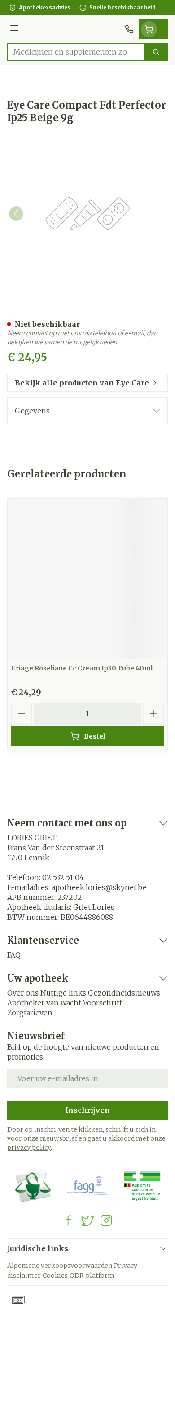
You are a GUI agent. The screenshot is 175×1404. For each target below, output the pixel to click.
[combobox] (76, 52)
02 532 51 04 (63, 877)
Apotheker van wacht (44, 1002)
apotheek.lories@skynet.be (99, 887)
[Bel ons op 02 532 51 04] (129, 29)
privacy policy (29, 1147)
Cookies (55, 1275)
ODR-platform (92, 1275)
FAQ (14, 954)
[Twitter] (87, 1220)
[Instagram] (106, 1220)
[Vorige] (16, 213)
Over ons (23, 992)
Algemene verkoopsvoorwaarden (59, 1266)
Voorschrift (102, 1002)
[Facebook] (68, 1220)
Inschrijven (87, 1110)
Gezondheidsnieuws (124, 992)
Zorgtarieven (29, 1012)
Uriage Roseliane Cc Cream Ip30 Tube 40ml (82, 668)
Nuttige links (63, 992)
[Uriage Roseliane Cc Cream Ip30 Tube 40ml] (87, 579)
